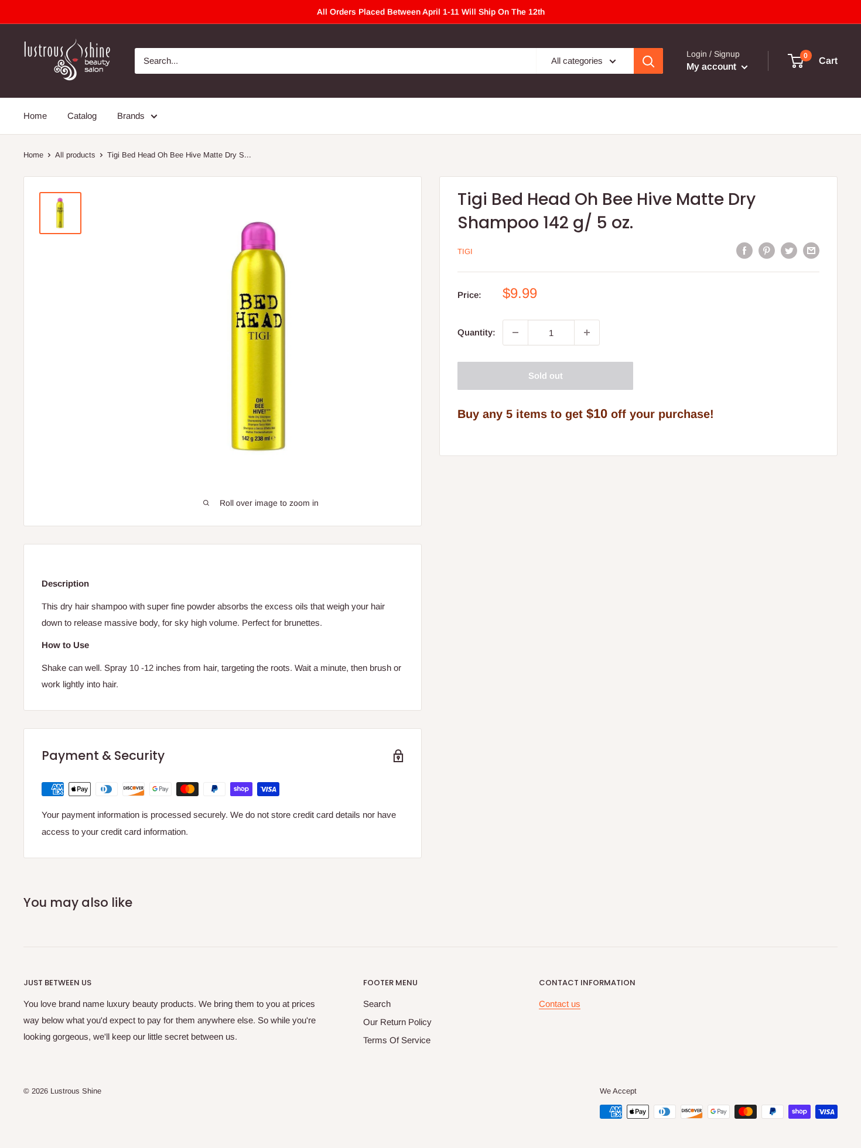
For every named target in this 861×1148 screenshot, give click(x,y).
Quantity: (476, 332)
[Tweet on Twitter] (789, 250)
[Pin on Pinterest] (766, 250)
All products (75, 154)
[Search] (648, 61)
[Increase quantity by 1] (587, 332)
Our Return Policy (397, 1022)
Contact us (559, 1004)
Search (377, 1004)
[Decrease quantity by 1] (515, 332)
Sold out (545, 376)
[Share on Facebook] (744, 250)
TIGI (465, 251)
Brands (131, 116)
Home (35, 116)
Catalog (82, 116)
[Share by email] (811, 250)
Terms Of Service (396, 1040)
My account (712, 66)
